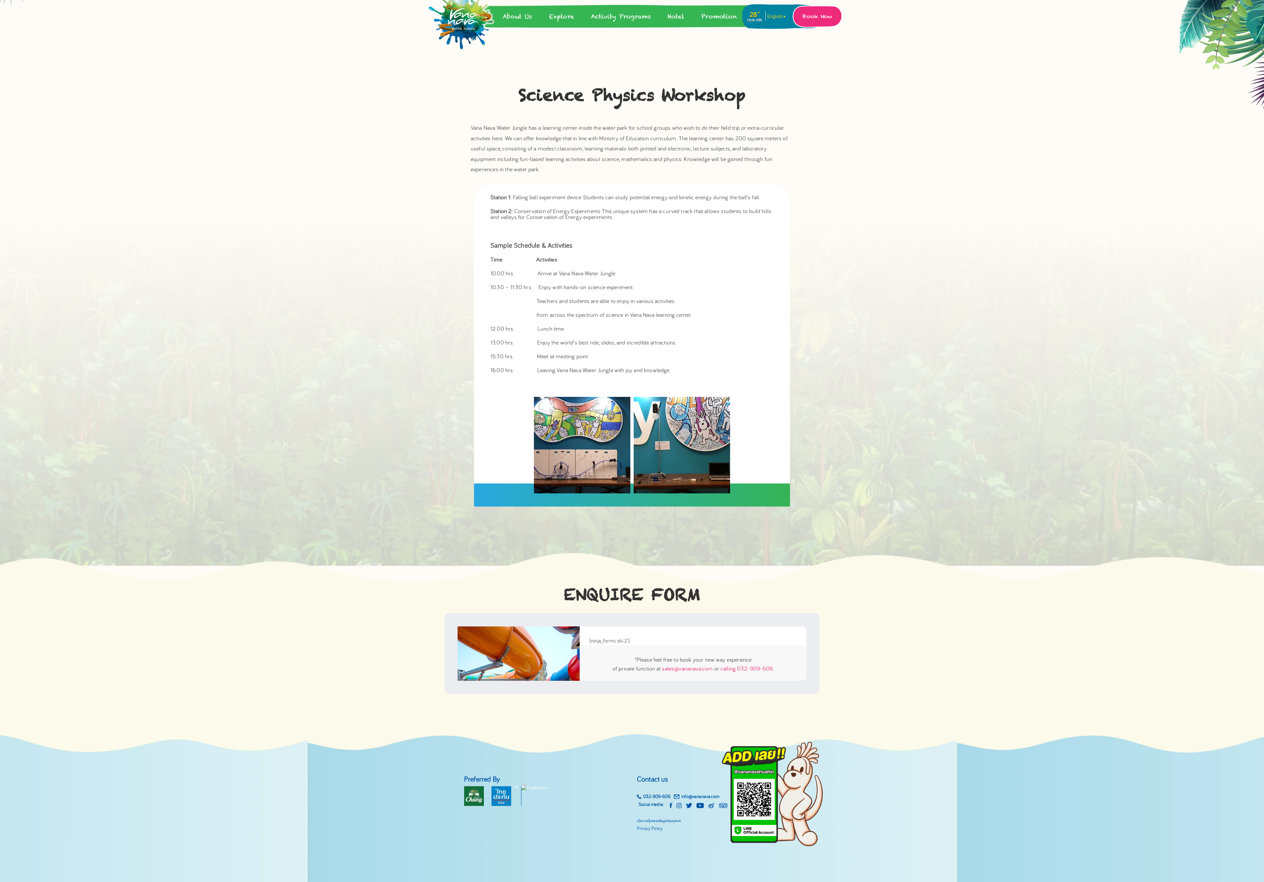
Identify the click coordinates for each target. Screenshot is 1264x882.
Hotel (676, 17)
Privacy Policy (650, 828)
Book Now (817, 16)
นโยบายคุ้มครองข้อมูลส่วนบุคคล (659, 820)
